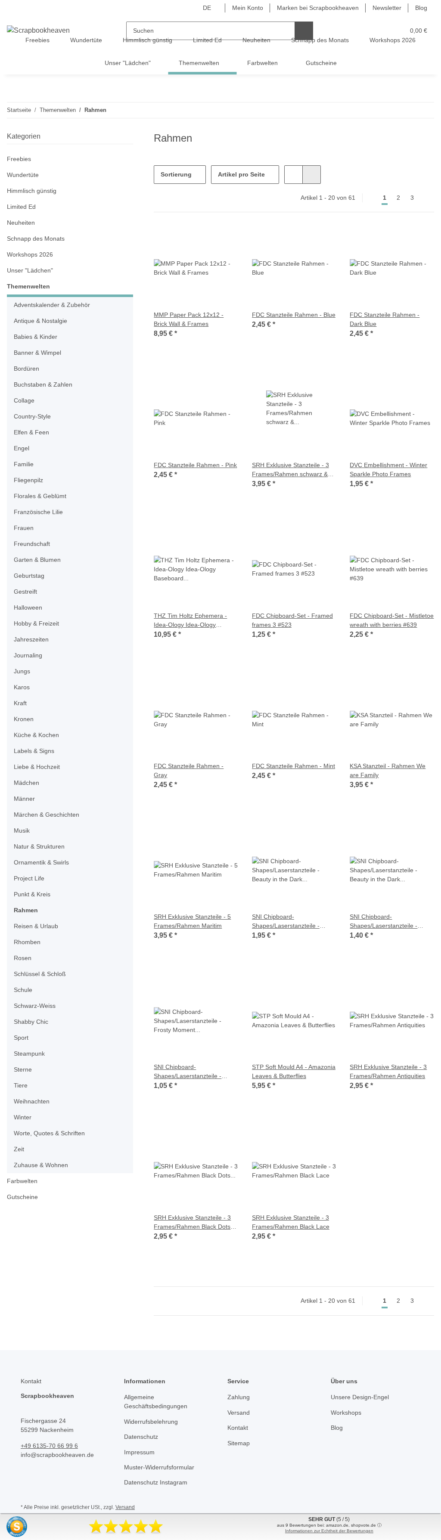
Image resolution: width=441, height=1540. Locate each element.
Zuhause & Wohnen (41, 1165)
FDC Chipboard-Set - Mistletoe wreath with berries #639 (392, 620)
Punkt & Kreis (32, 894)
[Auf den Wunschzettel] (223, 240)
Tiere (21, 1085)
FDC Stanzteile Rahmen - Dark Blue (384, 319)
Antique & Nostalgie (40, 320)
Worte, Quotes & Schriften (49, 1133)
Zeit (19, 1149)
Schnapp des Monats (36, 238)
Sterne (23, 1069)
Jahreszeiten (31, 639)
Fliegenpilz (28, 480)
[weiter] (426, 198)
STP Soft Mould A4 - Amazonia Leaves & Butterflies (293, 1071)
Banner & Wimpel (37, 352)
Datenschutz (141, 1436)
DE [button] (207, 7)
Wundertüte (23, 174)
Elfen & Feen (31, 432)
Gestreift (25, 591)
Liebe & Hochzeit (37, 766)
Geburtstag (29, 575)
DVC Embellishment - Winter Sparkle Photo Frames (388, 469)
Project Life (29, 878)
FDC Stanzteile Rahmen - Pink (195, 465)
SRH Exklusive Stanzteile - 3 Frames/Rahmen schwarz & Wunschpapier (290, 470)
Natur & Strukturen (39, 846)
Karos (22, 687)
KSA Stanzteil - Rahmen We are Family (387, 770)
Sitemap (238, 1443)
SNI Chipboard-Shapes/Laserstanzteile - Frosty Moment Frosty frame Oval (193, 1072)
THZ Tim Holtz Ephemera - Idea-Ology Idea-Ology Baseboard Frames (190, 620)
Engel (21, 448)
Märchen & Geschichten (46, 814)
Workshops (346, 1412)
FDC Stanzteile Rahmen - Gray (189, 770)
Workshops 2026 (30, 254)
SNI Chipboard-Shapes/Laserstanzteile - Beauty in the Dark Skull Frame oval (383, 921)
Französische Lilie (38, 511)
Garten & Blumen (37, 559)
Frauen (24, 527)
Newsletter (387, 7)
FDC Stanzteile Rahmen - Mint (293, 765)
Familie (24, 464)
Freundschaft (32, 543)
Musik (22, 830)
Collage (24, 400)
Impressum (139, 1452)
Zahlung (238, 1397)
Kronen (24, 719)
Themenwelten (28, 286)
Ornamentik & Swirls (41, 862)
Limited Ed (21, 206)
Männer (24, 798)
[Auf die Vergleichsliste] (201, 240)
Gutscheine (22, 1196)
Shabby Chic (31, 1021)
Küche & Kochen (36, 734)
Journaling (28, 655)
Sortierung (176, 174)
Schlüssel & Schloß (40, 973)
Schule (23, 989)
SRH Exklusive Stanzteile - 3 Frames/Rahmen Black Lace (290, 1222)
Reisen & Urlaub (36, 926)
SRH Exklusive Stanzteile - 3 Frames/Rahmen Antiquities (388, 1071)
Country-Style (32, 416)
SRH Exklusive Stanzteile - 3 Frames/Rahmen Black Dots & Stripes (195, 1222)
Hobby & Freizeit (36, 623)
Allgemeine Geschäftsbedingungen (155, 1402)
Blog (421, 7)
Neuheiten (21, 222)
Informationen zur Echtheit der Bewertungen (329, 1530)
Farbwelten (22, 1180)
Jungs (22, 671)
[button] (293, 174)
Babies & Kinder (35, 336)
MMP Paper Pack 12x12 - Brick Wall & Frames (189, 319)
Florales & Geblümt (40, 496)
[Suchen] (304, 31)
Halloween (28, 607)
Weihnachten (32, 1101)
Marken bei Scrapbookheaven (318, 7)
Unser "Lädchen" (30, 270)
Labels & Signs (34, 750)
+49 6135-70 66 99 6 (49, 1445)
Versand (238, 1412)
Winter (22, 1117)
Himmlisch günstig (31, 190)
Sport (21, 1037)
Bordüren (26, 368)
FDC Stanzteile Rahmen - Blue (293, 314)
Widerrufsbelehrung (151, 1421)
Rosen (22, 957)
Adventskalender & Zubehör (52, 304)
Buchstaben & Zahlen (43, 384)
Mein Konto (247, 7)
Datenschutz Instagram (155, 1482)
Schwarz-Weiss (35, 1005)
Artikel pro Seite (241, 174)
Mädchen (26, 782)
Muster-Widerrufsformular (159, 1467)
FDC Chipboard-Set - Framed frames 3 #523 (292, 620)
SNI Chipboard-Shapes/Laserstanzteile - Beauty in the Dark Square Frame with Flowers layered (290, 921)
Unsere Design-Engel (360, 1397)
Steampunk (29, 1053)
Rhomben (27, 942)
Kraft (20, 703)
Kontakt (237, 1427)
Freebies (19, 158)
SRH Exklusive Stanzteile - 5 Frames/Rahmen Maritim (192, 921)
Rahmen (26, 910)
